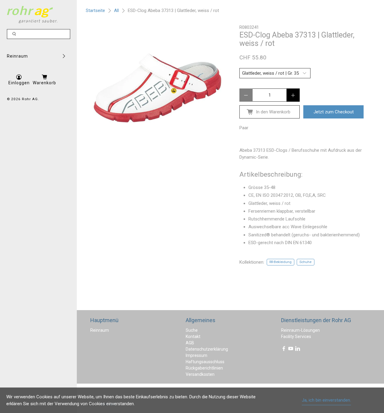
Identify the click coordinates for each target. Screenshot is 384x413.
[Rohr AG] (32, 14)
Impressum (196, 355)
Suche (192, 330)
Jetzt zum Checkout (334, 112)
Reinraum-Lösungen (300, 330)
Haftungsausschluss (205, 361)
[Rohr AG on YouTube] (290, 349)
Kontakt (193, 336)
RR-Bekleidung (280, 262)
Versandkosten (200, 374)
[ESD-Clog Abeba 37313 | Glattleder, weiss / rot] (157, 88)
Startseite (95, 10)
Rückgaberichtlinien (204, 368)
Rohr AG (30, 99)
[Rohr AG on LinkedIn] (297, 349)
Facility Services (296, 336)
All (116, 10)
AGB (190, 342)
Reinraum (17, 56)
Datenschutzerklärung (207, 349)
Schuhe (305, 262)
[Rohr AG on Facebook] (283, 349)
